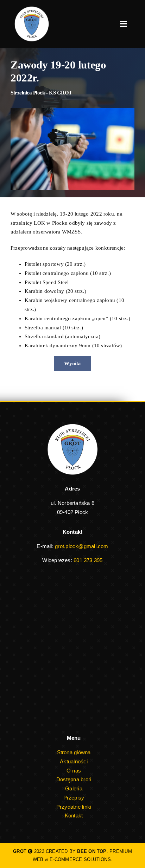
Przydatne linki (73, 807)
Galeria (73, 788)
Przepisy (73, 798)
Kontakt (74, 815)
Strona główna (74, 752)
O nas (74, 771)
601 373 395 (88, 560)
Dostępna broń (73, 779)
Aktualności (73, 761)
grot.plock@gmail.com (81, 546)
